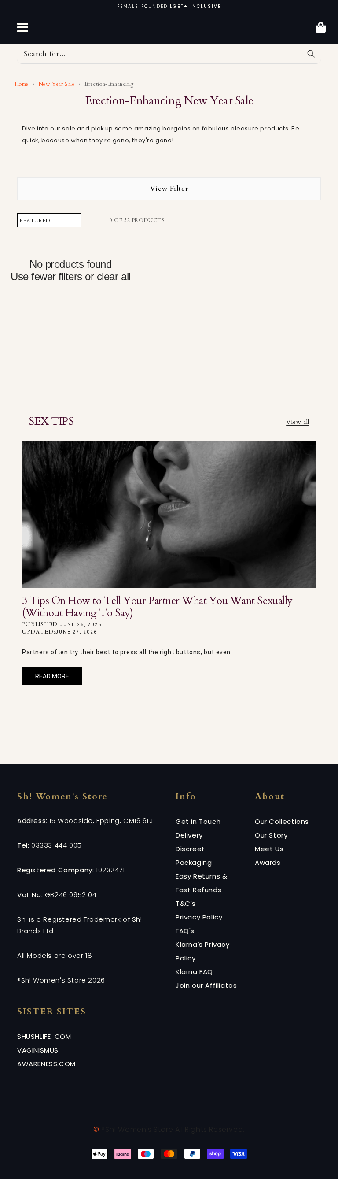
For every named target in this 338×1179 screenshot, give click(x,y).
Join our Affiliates (206, 985)
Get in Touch (198, 821)
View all (297, 422)
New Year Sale (57, 84)
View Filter (169, 188)
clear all (114, 276)
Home (21, 84)
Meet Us (269, 848)
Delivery (189, 835)
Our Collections (282, 821)
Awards (268, 862)
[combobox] (169, 54)
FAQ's (185, 930)
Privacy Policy (199, 917)
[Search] (311, 53)
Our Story (271, 835)
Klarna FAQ (194, 971)
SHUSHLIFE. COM (44, 1036)
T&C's (186, 903)
